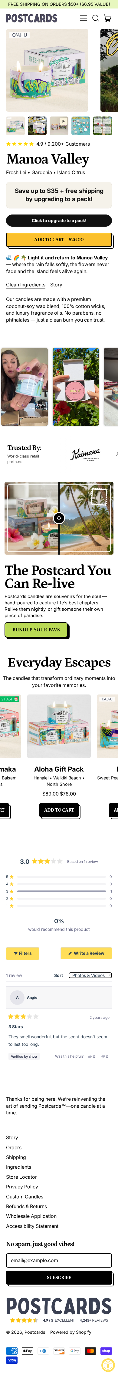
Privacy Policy (22, 1187)
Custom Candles (24, 1197)
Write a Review (92, 954)
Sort (59, 975)
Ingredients (18, 1167)
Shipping (16, 1157)
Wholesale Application (31, 1216)
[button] (95, 18)
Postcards (35, 1332)
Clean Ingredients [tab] (25, 285)
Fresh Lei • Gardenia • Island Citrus (45, 172)
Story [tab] (56, 285)
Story (12, 1137)
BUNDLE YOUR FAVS (36, 630)
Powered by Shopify (70, 1332)
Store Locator (21, 1177)
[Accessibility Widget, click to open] (108, 1365)
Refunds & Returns (26, 1206)
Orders (13, 1147)
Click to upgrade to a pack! (59, 220)
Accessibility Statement (32, 1226)
